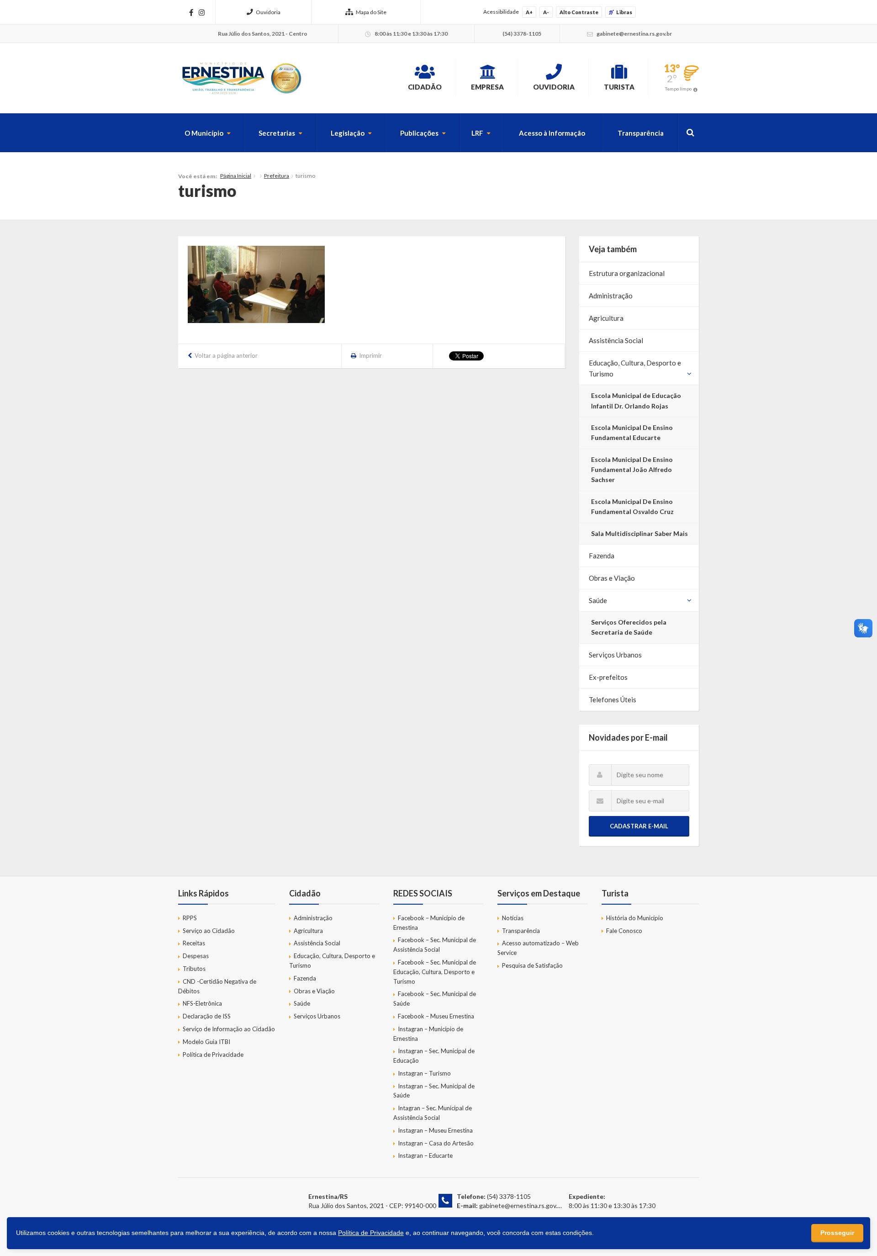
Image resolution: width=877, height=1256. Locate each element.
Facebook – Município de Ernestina (429, 922)
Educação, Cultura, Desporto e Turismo (635, 368)
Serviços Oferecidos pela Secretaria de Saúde (628, 627)
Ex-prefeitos (608, 677)
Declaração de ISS (207, 1016)
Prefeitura (276, 175)
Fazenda (601, 555)
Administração (611, 295)
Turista (619, 87)
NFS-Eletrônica (202, 1003)
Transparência (641, 133)
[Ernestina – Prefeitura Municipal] (241, 78)
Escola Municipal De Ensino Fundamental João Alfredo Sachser (632, 470)
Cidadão (425, 87)
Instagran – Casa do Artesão (436, 1143)
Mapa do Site (371, 12)
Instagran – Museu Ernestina (435, 1130)
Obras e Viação (612, 578)
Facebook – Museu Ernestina (436, 1016)
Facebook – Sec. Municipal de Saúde (434, 998)
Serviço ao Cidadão (209, 930)
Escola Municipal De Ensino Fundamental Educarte (632, 432)
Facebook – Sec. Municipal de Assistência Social (434, 944)
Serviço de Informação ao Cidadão (229, 1029)
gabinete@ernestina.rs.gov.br (521, 1205)
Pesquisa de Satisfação (532, 965)
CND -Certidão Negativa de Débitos (217, 986)
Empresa (487, 87)
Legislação (348, 133)
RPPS (190, 918)
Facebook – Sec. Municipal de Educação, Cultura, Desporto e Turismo (434, 972)
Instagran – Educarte (425, 1155)
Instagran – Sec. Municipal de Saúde (434, 1090)
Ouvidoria (268, 12)
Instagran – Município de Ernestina (428, 1033)
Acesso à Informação (552, 133)
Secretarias (277, 133)
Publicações (419, 133)
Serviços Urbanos (615, 655)
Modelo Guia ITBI (206, 1041)
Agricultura (606, 318)
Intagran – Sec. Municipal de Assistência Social (432, 1112)
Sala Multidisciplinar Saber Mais (639, 533)
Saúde (598, 600)
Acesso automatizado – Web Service (538, 947)
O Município (204, 133)
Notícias (512, 918)
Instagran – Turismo (424, 1073)
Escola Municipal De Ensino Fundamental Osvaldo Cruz (632, 506)
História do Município (634, 918)
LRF (477, 133)
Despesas (196, 955)
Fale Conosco (624, 930)
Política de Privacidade (213, 1054)
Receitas (194, 943)
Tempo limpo (678, 88)
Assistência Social (616, 340)
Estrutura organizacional (627, 273)
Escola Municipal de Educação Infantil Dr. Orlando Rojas (636, 400)
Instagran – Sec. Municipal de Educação (434, 1055)
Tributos (194, 968)
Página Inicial (235, 175)
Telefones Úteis (612, 699)
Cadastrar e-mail (639, 826)
